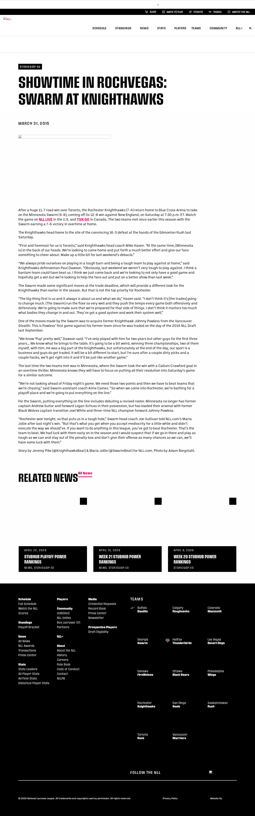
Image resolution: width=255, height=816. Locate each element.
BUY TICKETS (147, 4)
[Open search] (250, 27)
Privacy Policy (170, 798)
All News (85, 473)
